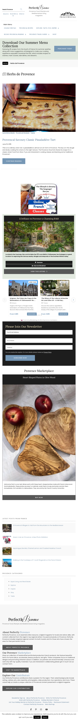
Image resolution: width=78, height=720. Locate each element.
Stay (12, 592)
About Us (6, 14)
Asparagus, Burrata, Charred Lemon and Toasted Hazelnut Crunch (37, 548)
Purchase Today (65, 49)
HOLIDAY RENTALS (10, 28)
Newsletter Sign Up (18, 698)
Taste (33, 133)
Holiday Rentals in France (50, 700)
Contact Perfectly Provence (33, 704)
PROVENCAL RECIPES (26, 28)
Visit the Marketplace (15, 670)
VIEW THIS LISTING (38, 271)
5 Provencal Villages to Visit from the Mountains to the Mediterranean (38, 525)
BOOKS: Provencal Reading (14, 34)
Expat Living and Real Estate (21, 582)
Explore (13, 585)
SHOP (54, 34)
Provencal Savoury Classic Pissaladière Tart (29, 140)
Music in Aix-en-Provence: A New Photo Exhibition (30, 537)
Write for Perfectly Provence (56, 698)
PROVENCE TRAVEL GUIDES (38, 34)
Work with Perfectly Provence (29, 700)
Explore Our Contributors (18, 688)
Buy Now (39, 497)
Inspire (13, 589)
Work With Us (14, 14)
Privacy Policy (47, 352)
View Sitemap (50, 704)
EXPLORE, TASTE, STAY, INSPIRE (46, 28)
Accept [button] (37, 717)
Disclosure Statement (61, 702)
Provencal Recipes (22, 133)
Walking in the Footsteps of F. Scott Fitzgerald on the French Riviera (37, 560)
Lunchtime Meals (8, 133)
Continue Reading (14, 161)
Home (5, 63)
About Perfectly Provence (17, 647)
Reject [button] (45, 717)
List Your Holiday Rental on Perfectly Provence (25, 702)
